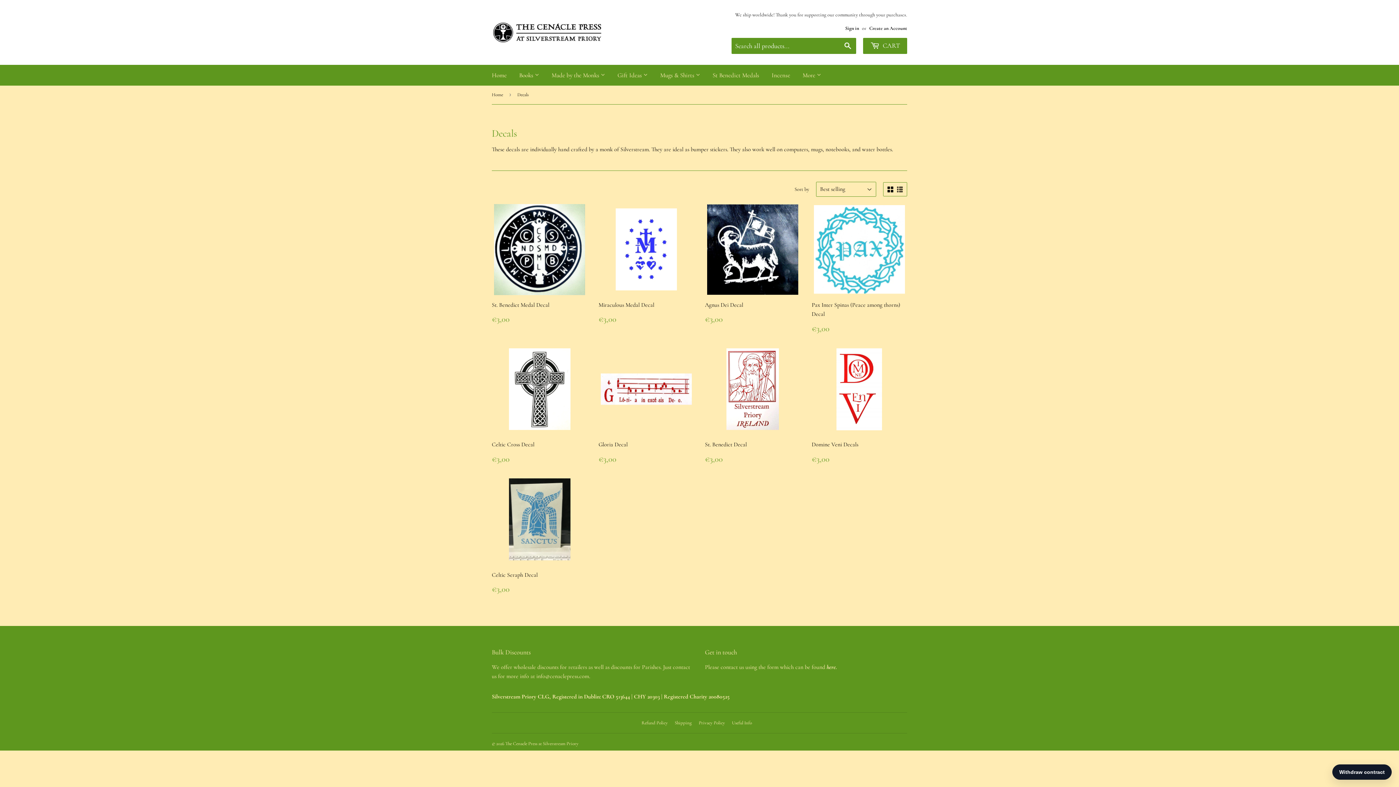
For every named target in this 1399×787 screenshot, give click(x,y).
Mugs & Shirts (678, 75)
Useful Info (742, 723)
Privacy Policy (712, 723)
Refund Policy (655, 723)
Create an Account (888, 28)
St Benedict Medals (736, 75)
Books (527, 75)
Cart (890, 46)
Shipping (683, 723)
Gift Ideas (630, 75)
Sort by (802, 189)
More (810, 75)
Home (499, 75)
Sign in (852, 28)
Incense (781, 75)
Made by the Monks (576, 75)
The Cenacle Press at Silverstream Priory (542, 744)
